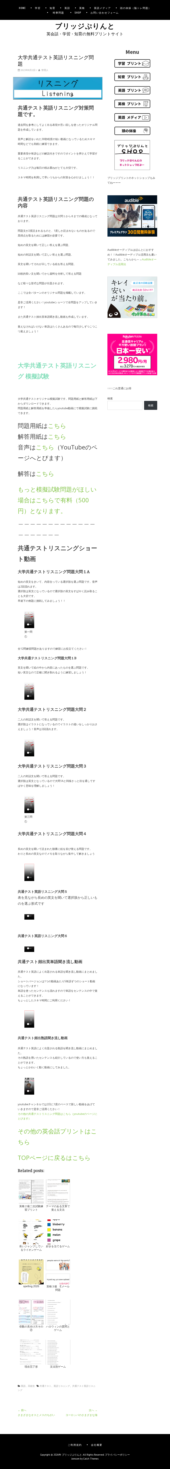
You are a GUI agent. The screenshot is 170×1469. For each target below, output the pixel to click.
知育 (52, 8)
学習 (38, 8)
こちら (57, 426)
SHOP (78, 12)
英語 (67, 8)
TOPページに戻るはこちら (54, 1158)
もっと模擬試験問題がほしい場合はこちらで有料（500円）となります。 (57, 500)
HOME (22, 8)
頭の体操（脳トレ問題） (135, 8)
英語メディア (102, 8)
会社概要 (96, 1444)
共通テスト (45, 1385)
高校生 (31, 1385)
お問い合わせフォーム (104, 12)
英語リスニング (62, 1385)
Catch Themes (91, 1458)
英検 (82, 8)
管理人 (44, 70)
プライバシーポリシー (117, 1454)
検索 (110, 398)
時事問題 (59, 12)
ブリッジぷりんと (85, 25)
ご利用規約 (75, 1444)
